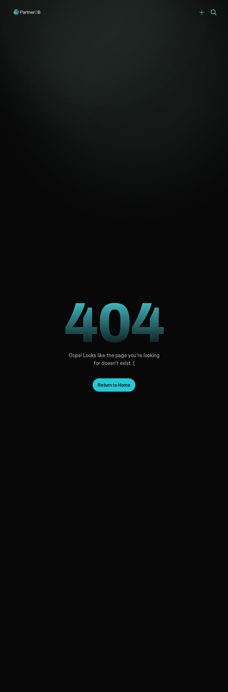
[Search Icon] (213, 12)
